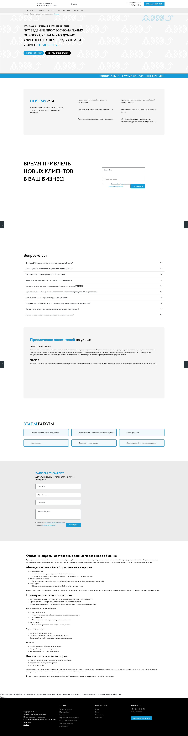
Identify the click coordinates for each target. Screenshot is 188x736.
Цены (41, 10)
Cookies (26, 725)
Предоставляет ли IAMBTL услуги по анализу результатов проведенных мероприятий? (58, 303)
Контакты (78, 10)
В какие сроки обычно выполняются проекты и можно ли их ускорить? (52, 309)
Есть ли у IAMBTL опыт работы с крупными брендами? (47, 297)
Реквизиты (27, 722)
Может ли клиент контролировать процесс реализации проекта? (50, 315)
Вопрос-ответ (64, 10)
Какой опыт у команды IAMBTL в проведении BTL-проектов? (49, 280)
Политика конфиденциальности (35, 714)
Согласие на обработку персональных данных (40, 719)
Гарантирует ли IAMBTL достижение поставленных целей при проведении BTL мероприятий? (61, 292)
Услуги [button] (30, 10)
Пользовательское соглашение (34, 717)
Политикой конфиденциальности (121, 184)
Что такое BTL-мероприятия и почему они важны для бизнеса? (49, 263)
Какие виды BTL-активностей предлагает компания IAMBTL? (49, 269)
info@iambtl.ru (135, 5)
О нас (50, 10)
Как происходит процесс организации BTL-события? (45, 274)
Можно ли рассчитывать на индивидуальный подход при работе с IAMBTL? (54, 286)
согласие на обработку (116, 186)
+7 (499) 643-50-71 (134, 3)
